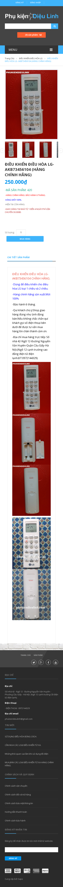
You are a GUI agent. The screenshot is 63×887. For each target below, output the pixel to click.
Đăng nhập (35, 3)
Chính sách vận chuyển (16, 785)
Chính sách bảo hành (15, 820)
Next (60, 150)
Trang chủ (26, 655)
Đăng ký (20, 3)
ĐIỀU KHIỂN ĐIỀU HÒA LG (30, 58)
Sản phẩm (38, 655)
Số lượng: (10, 232)
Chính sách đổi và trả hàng (18, 794)
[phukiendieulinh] (31, 16)
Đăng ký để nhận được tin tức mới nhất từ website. (29, 840)
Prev (2, 150)
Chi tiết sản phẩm (18, 257)
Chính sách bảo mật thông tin (19, 803)
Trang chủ (9, 58)
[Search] (50, 26)
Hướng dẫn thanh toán (16, 811)
